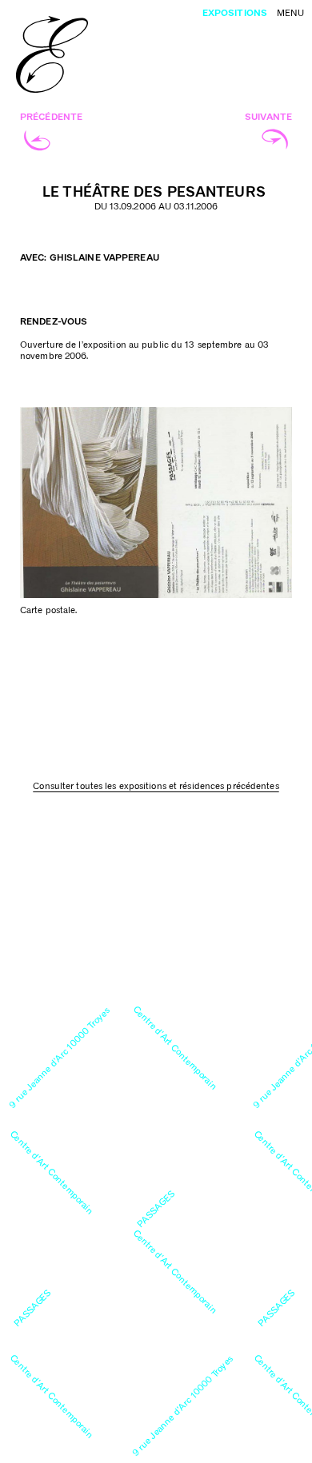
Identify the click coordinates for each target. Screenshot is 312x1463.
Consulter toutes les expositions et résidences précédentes (155, 786)
